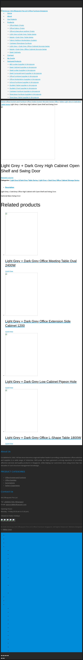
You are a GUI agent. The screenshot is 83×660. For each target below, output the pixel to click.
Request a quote (7, 178)
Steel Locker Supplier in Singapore (22, 70)
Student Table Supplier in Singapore (23, 85)
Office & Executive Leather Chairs (22, 31)
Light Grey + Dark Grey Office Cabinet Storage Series (30, 46)
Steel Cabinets (15, 52)
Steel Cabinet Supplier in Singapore (23, 67)
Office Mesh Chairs (17, 25)
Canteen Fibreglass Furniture (21, 43)
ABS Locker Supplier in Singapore (22, 64)
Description (9, 187)
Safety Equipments (12, 485)
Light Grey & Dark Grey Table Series (23, 34)
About (10, 538)
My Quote (12, 600)
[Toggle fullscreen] (6, 655)
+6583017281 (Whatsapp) (14, 502)
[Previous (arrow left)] (2, 658)
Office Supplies (10, 480)
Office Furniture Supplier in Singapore (24, 76)
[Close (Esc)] (2, 655)
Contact (11, 596)
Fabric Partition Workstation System (23, 40)
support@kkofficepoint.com (16, 504)
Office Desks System (34, 102)
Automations (10, 483)
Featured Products (14, 61)
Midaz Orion (7, 529)
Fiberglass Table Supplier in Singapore (24, 97)
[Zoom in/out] (8, 655)
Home (3, 102)
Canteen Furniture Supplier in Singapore (25, 91)
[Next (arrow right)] (4, 658)
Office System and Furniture (16, 102)
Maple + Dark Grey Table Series (21, 37)
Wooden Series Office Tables (53, 102)
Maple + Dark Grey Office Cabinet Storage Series (28, 49)
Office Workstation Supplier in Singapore (25, 79)
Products (10, 22)
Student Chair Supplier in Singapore (23, 88)
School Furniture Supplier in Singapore (24, 82)
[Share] (4, 655)
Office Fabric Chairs (17, 28)
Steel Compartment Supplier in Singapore (26, 73)
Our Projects (15, 542)
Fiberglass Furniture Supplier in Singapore (25, 94)
